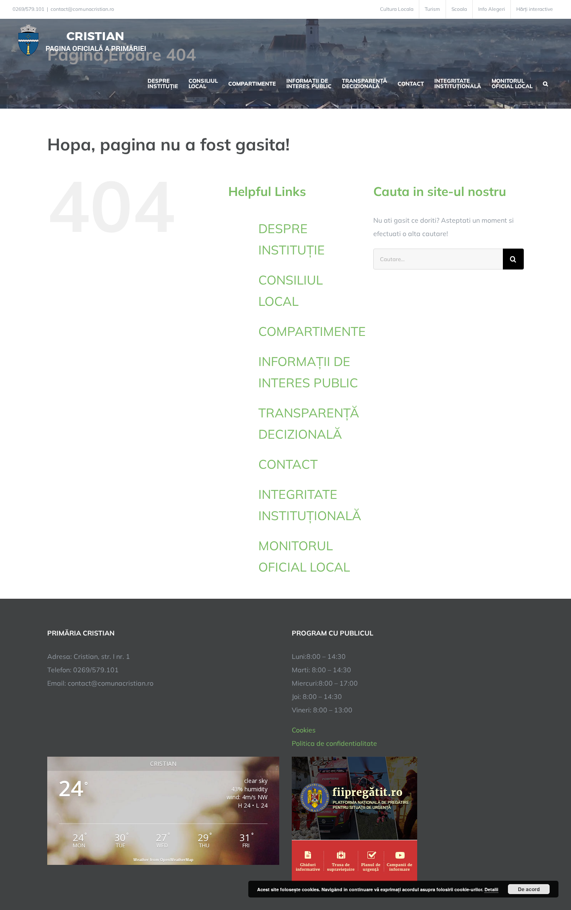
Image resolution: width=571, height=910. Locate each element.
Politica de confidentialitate (334, 743)
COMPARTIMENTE (312, 331)
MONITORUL (304, 556)
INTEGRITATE (309, 505)
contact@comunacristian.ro (82, 9)
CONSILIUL (290, 290)
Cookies (304, 730)
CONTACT (288, 464)
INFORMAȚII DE (308, 372)
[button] (545, 82)
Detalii (491, 889)
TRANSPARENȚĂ (308, 423)
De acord (529, 889)
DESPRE (291, 239)
